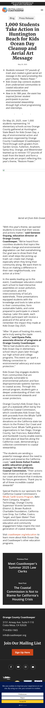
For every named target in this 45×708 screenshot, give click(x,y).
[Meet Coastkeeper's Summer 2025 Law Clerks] (22, 566)
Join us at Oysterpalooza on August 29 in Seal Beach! (22, 4)
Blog (12, 18)
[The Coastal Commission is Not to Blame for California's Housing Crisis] (22, 592)
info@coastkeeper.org (14, 635)
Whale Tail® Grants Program (18, 496)
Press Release (26, 18)
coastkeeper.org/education (22, 534)
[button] (42, 10)
